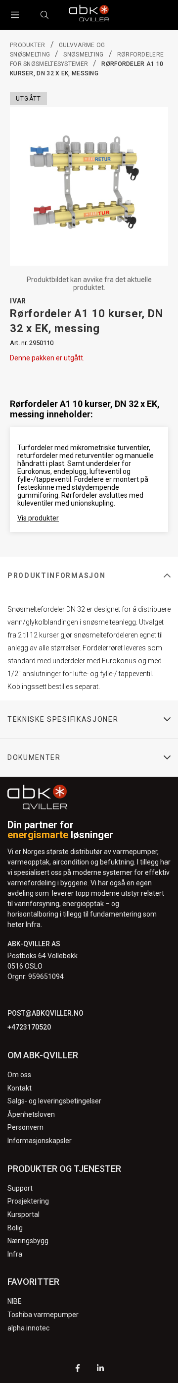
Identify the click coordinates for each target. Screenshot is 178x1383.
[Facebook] (77, 1369)
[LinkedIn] (100, 1369)
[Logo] (89, 14)
